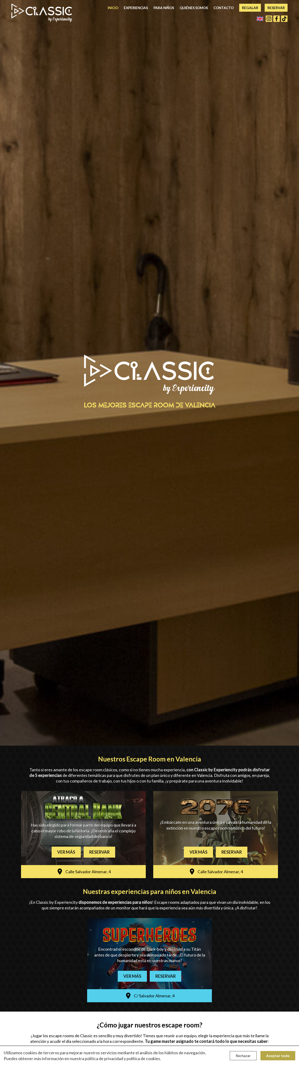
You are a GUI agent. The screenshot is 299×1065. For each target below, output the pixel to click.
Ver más (66, 852)
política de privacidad (104, 1058)
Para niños (163, 8)
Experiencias (136, 8)
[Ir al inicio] (41, 12)
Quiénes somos (194, 8)
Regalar (250, 8)
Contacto (224, 8)
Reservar (276, 8)
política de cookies (143, 1058)
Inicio (113, 8)
